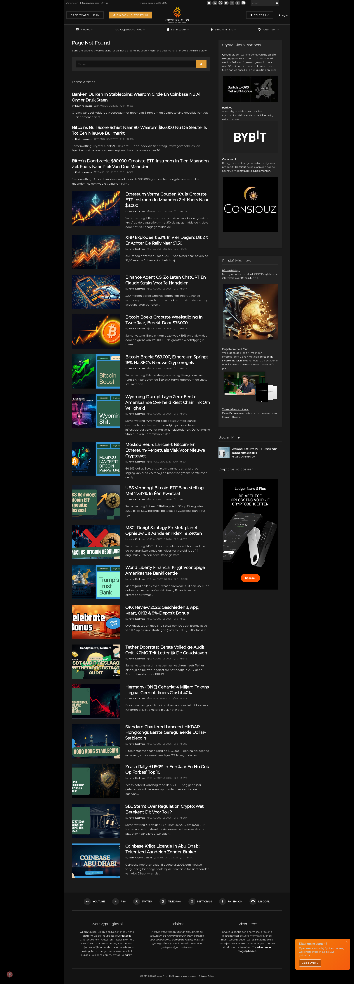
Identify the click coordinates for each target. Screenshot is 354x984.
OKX (225, 54)
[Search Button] (276, 3)
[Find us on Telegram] (226, 3)
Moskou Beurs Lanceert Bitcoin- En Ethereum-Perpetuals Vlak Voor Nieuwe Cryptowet (165, 450)
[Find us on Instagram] (232, 3)
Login (284, 15)
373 (185, 539)
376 (185, 658)
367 (131, 172)
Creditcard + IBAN (85, 15)
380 (185, 579)
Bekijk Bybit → (310, 963)
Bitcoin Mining (224, 29)
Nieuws (85, 29)
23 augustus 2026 (160, 288)
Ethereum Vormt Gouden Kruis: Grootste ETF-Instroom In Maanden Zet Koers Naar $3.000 (167, 200)
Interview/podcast (89, 2)
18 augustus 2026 (160, 461)
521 (184, 618)
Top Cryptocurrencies (128, 29)
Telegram (261, 15)
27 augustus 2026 (107, 105)
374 (184, 461)
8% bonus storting (132, 15)
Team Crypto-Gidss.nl (140, 857)
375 (185, 413)
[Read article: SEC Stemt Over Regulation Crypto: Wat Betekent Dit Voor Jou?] (96, 821)
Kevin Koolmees (83, 105)
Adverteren (72, 2)
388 (185, 743)
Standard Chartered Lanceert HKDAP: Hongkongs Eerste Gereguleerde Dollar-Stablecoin (165, 732)
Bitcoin (233, 413)
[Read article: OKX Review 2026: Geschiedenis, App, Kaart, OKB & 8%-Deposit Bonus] (96, 622)
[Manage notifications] (10, 974)
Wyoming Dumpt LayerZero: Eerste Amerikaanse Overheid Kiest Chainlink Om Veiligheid (167, 402)
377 (185, 211)
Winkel (104, 2)
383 (184, 698)
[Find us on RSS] (214, 3)
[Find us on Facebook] (237, 3)
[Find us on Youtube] (209, 3)
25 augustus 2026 (107, 172)
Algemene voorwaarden (184, 976)
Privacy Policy (206, 976)
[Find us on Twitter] (220, 3)
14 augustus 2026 (160, 698)
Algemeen (269, 29)
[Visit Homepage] (177, 15)
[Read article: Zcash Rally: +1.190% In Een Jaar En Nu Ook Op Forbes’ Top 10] (96, 781)
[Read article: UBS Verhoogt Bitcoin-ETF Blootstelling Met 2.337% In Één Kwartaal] (96, 502)
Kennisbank (178, 29)
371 (184, 499)
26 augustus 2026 (107, 139)
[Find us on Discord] (243, 3)
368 (131, 105)
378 (185, 368)
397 (185, 248)
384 (185, 817)
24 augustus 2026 (160, 211)
